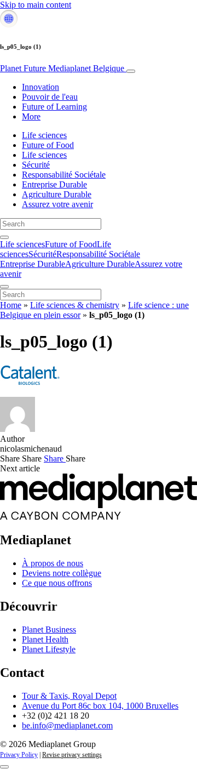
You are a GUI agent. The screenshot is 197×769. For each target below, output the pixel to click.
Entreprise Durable (54, 184)
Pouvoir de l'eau (50, 96)
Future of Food (48, 145)
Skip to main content (35, 4)
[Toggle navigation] (130, 71)
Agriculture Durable (56, 194)
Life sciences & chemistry (74, 305)
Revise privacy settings (72, 755)
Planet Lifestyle (49, 649)
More (31, 116)
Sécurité (36, 164)
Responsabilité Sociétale (64, 174)
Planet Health (45, 639)
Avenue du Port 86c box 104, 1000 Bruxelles (100, 705)
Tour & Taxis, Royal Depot (69, 695)
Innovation (40, 87)
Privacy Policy (19, 755)
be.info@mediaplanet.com (67, 725)
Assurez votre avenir (57, 204)
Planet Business (49, 629)
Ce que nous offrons (57, 583)
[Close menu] (4, 286)
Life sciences (44, 135)
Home (10, 305)
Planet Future (62, 68)
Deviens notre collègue (61, 573)
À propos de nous (52, 563)
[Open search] (4, 237)
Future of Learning (54, 106)
